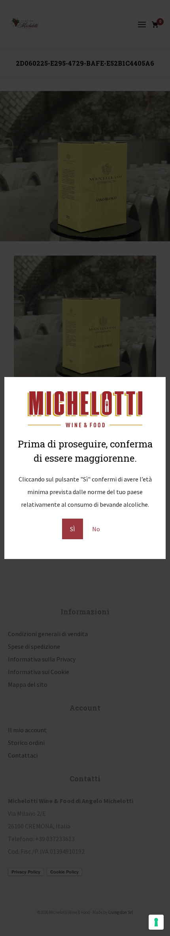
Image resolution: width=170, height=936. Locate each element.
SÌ (72, 529)
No (96, 529)
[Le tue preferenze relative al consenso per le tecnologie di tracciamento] (156, 922)
